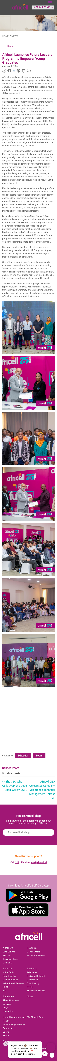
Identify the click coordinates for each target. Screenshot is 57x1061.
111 (17, 862)
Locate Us (8, 1011)
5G (4, 990)
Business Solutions (36, 990)
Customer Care (10, 959)
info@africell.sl (39, 862)
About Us (8, 948)
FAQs (5, 1007)
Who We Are (9, 951)
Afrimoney (8, 996)
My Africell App (35, 1017)
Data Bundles (9, 976)
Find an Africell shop (28, 815)
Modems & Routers (36, 955)
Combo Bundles (10, 979)
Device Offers (33, 951)
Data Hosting (33, 983)
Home (5, 36)
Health (6, 1021)
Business (32, 968)
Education (23, 755)
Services (7, 968)
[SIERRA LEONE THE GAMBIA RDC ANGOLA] (42, 8)
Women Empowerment (14, 1024)
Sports (6, 1032)
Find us (6, 955)
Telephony (32, 972)
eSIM (5, 987)
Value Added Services (13, 983)
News (30, 996)
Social (39, 755)
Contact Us (8, 962)
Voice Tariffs (8, 972)
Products (31, 948)
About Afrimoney (11, 1000)
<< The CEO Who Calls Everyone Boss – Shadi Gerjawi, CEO (14, 785)
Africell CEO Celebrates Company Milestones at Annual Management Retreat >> (42, 790)
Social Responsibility (14, 1017)
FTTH (30, 987)
